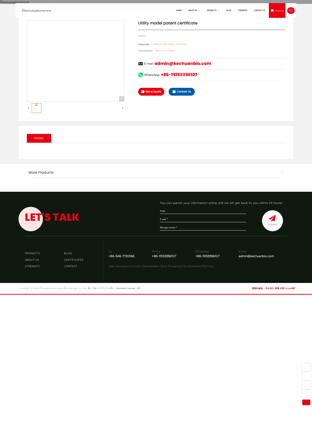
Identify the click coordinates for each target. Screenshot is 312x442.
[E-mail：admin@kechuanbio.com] (306, 367)
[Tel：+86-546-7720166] (306, 394)
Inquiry (279, 10)
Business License (125, 288)
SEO (139, 288)
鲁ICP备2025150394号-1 (101, 288)
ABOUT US (32, 259)
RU (291, 10)
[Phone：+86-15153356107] (306, 385)
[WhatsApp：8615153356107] (306, 376)
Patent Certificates (165, 50)
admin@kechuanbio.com (183, 63)
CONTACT (70, 266)
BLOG (68, 253)
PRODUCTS (32, 253)
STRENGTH (32, 266)
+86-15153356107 (179, 75)
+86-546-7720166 (121, 256)
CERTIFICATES (73, 259)
